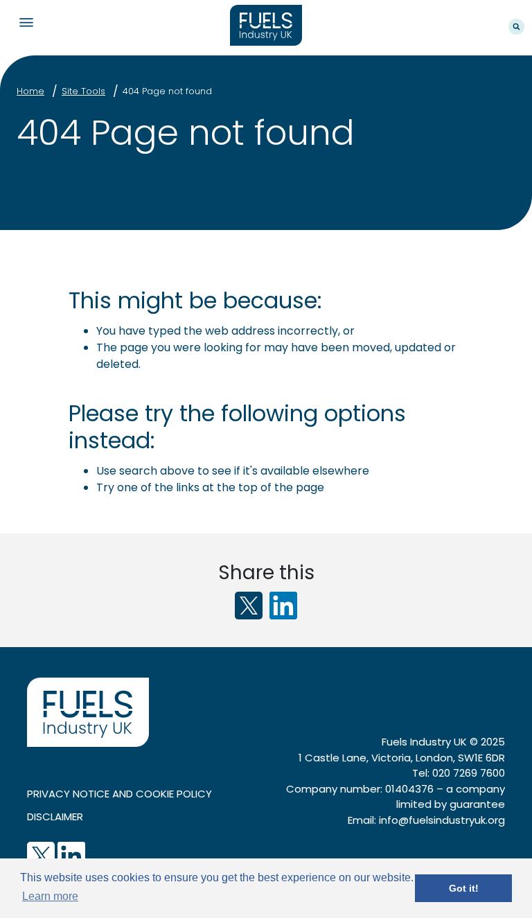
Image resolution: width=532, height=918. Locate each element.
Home (30, 91)
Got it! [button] (464, 888)
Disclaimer (55, 816)
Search (516, 26)
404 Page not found (167, 91)
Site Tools (83, 91)
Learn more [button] (50, 896)
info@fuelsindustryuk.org (442, 820)
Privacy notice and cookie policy (119, 793)
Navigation (26, 22)
